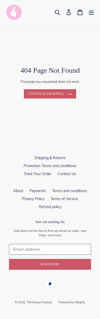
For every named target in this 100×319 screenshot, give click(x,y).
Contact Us (67, 173)
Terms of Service (64, 199)
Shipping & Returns (50, 158)
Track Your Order (38, 173)
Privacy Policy (33, 199)
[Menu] (91, 12)
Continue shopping (46, 94)
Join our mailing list (50, 222)
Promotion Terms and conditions (50, 165)
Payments (37, 191)
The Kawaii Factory (39, 302)
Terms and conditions (69, 191)
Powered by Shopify (71, 302)
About (18, 191)
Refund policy (50, 207)
